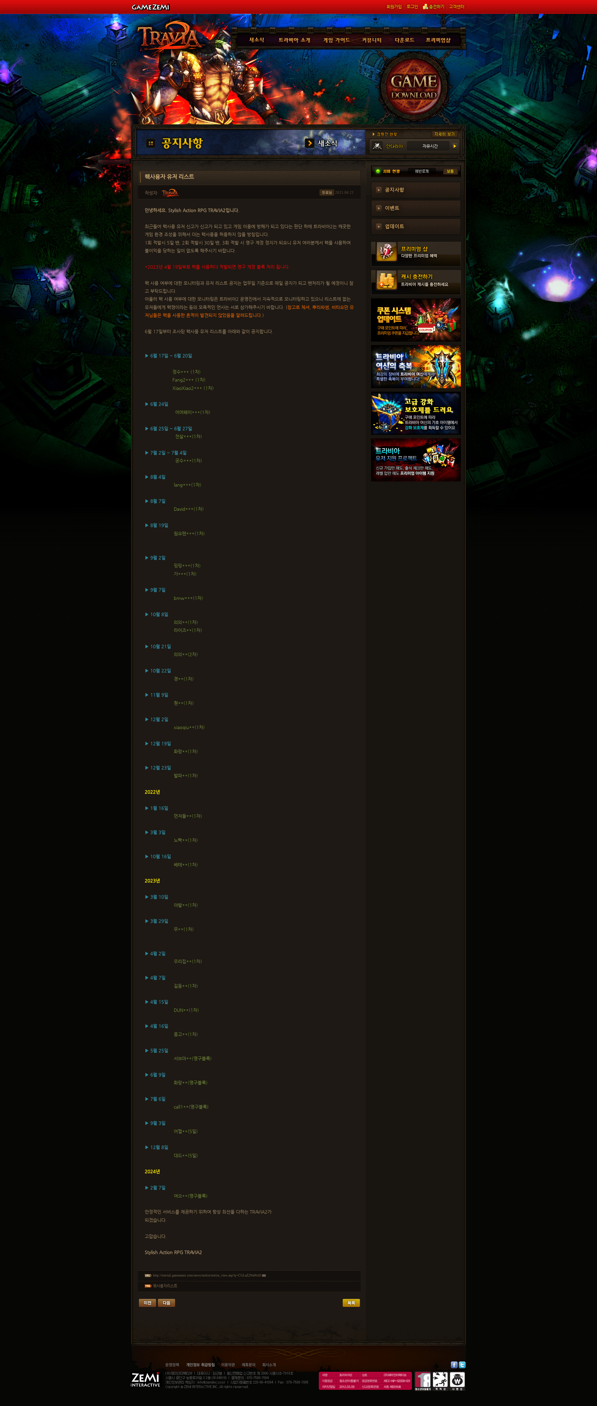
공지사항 (394, 189)
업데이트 (394, 226)
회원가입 (394, 6)
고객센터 (456, 6)
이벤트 (392, 207)
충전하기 (436, 6)
